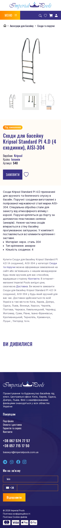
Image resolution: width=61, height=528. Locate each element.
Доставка (22, 286)
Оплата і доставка (12, 424)
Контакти (33, 278)
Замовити (12, 174)
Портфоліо (8, 421)
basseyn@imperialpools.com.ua (20, 452)
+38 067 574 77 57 (16, 440)
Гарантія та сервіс (12, 428)
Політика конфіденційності (16, 513)
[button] (11, 15)
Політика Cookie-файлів (15, 517)
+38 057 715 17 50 (16, 445)
